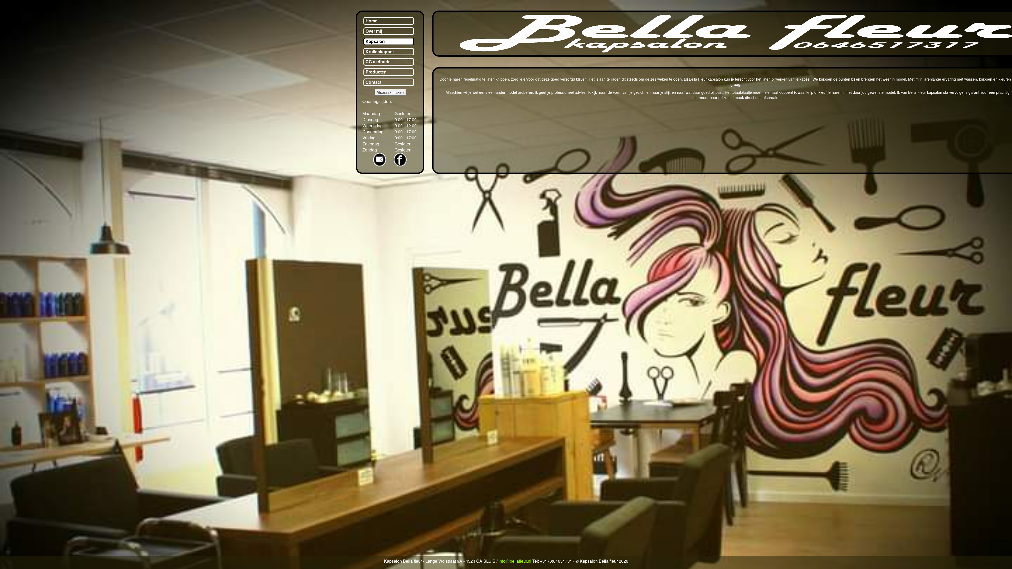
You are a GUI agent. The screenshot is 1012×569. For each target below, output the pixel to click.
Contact (373, 82)
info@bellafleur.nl (515, 561)
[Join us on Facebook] (400, 159)
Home (371, 21)
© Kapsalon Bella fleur (597, 561)
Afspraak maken (390, 92)
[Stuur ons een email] (382, 159)
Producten (376, 72)
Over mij (374, 31)
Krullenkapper (380, 51)
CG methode (378, 61)
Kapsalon (375, 41)
